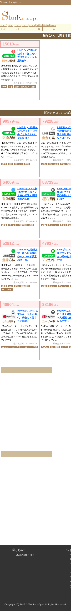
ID (52, 347)
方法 (63, 164)
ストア (25, 25)
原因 (33, 87)
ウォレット (17, 27)
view (11, 44)
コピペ (64, 347)
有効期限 (23, 225)
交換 (27, 164)
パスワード (7, 289)
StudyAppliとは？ (25, 554)
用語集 (46, 25)
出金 (56, 164)
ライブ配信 (3, 27)
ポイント (18, 164)
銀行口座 (25, 286)
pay (10, 87)
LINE (4, 87)
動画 (10, 25)
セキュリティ (17, 347)
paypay (5, 347)
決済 (17, 87)
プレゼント (63, 286)
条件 (31, 225)
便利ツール (53, 27)
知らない (25, 87)
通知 (62, 225)
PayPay (45, 347)
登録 (17, 286)
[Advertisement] (46, 13)
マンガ (32, 25)
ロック (28, 347)
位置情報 (39, 27)
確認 (57, 347)
